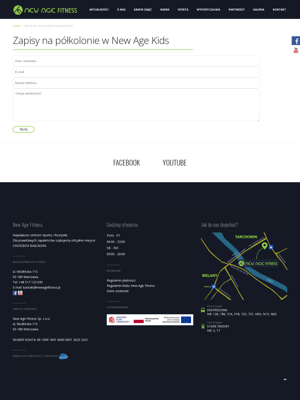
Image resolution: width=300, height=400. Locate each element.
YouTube (175, 162)
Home (16, 25)
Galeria (258, 9)
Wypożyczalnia (208, 9)
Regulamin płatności (121, 280)
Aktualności (98, 9)
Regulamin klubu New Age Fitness (131, 286)
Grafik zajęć (143, 9)
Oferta (183, 9)
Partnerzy (237, 9)
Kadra (164, 9)
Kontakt (279, 9)
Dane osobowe (118, 291)
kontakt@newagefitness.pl (41, 287)
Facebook (126, 162)
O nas (121, 9)
